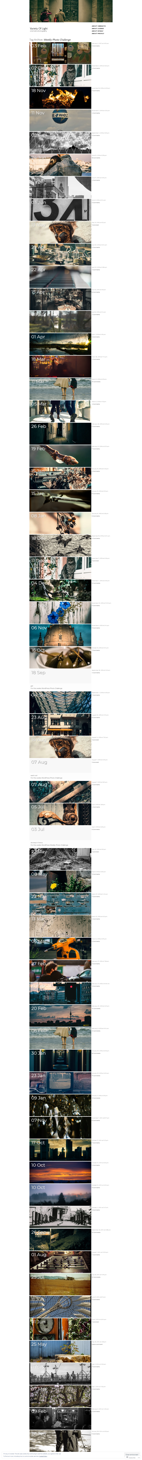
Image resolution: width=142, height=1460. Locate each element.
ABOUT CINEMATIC (99, 26)
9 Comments (96, 426)
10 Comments (96, 381)
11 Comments (96, 628)
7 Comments (96, 449)
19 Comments (96, 583)
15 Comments (96, 158)
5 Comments (96, 46)
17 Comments (96, 1075)
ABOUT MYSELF (97, 31)
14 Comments (96, 1008)
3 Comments (96, 90)
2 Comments (96, 135)
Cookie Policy (43, 1456)
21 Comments (96, 1098)
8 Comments (96, 292)
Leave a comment (97, 1344)
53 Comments (96, 1053)
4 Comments (96, 68)
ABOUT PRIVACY (98, 33)
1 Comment (95, 225)
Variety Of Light (71, 11)
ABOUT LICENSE (98, 28)
